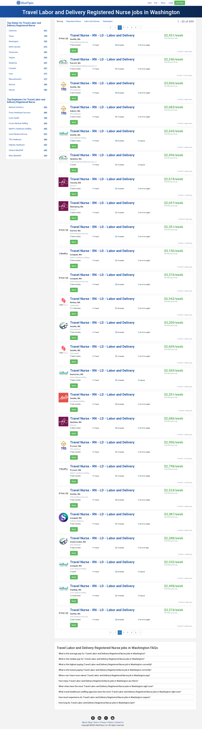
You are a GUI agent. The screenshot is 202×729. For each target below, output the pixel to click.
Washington (108, 21)
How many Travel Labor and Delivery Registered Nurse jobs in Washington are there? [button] (98, 681)
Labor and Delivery (92, 21)
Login (171, 3)
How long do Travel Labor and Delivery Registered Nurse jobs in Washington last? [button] (97, 703)
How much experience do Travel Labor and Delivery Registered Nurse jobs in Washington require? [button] (104, 697)
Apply (74, 50)
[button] (156, 3)
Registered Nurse (73, 21)
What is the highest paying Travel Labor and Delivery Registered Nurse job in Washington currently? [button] (105, 664)
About (84, 722)
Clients (110, 722)
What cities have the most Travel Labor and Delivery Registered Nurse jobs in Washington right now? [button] (106, 686)
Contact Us (119, 722)
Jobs (149, 3)
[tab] (125, 653)
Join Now (180, 3)
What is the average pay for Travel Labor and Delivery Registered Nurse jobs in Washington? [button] (102, 653)
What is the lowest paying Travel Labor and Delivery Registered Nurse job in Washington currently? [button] (105, 670)
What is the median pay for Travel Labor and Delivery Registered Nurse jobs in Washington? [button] (101, 659)
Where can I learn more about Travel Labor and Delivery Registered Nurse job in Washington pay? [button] (104, 675)
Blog (90, 722)
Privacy (103, 722)
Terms (96, 722)
